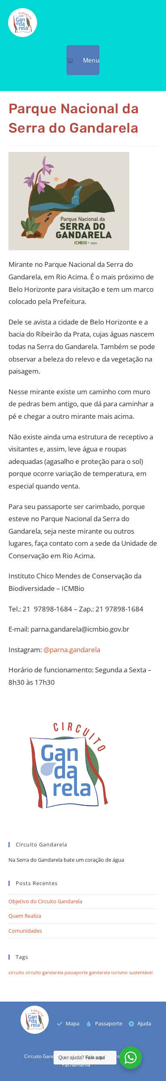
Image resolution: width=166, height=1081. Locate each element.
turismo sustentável (132, 972)
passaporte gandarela (87, 972)
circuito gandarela (44, 972)
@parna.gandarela (72, 649)
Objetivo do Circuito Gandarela (45, 901)
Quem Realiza (24, 915)
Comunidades (25, 930)
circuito (16, 972)
